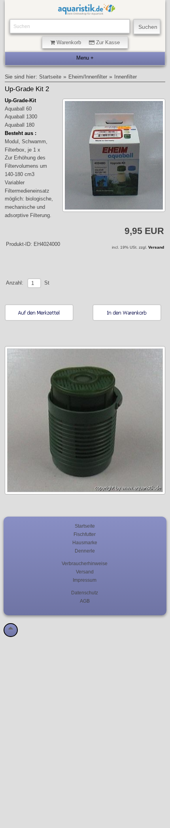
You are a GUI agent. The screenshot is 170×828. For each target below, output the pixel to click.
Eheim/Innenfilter (87, 77)
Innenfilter (125, 77)
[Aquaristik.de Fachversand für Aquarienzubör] (86, 11)
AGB (85, 600)
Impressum (84, 580)
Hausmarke (84, 542)
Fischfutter (85, 534)
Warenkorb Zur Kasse (87, 42)
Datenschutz (84, 592)
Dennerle (85, 550)
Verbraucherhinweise (85, 563)
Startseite (50, 77)
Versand (156, 247)
